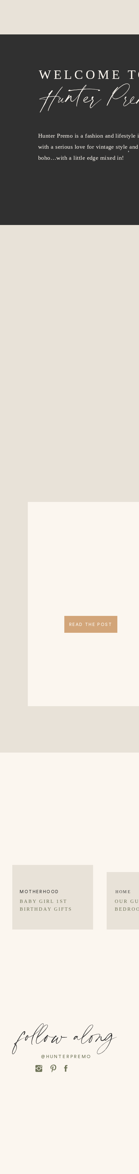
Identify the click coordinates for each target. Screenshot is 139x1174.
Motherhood (39, 892)
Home (123, 891)
